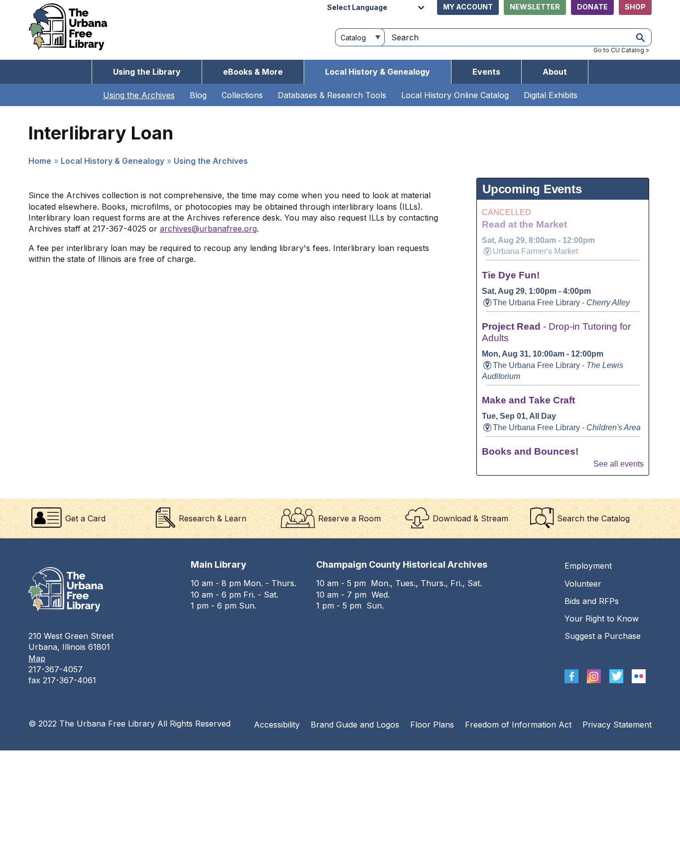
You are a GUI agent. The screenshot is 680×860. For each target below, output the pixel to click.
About (555, 72)
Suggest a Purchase (603, 636)
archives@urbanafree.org (208, 229)
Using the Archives (139, 95)
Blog (198, 95)
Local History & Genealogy (377, 72)
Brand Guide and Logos (355, 725)
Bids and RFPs (592, 601)
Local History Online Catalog (455, 95)
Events (486, 72)
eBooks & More (253, 72)
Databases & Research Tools (332, 95)
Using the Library (147, 72)
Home (39, 161)
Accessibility (277, 725)
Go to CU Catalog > (621, 50)
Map (36, 658)
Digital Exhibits (550, 95)
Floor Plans (432, 725)
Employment (588, 566)
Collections (242, 95)
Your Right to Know (602, 618)
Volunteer (583, 584)
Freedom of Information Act (518, 725)
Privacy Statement (617, 725)
